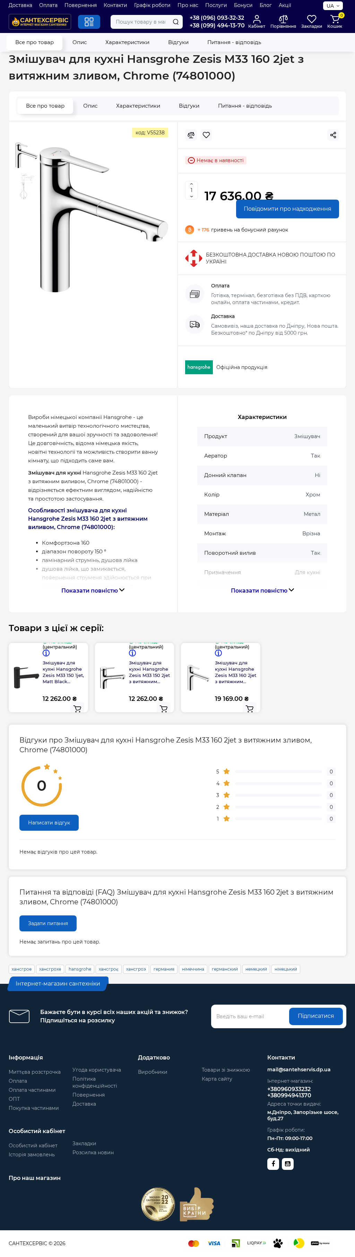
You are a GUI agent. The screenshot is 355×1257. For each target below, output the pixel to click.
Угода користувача (96, 1070)
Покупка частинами (34, 1108)
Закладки (84, 1143)
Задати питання (48, 923)
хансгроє (109, 969)
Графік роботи (152, 5)
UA (330, 6)
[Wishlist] (206, 135)
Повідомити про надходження (287, 209)
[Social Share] (333, 135)
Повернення (80, 5)
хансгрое (22, 969)
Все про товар (34, 42)
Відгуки (178, 42)
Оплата (48, 5)
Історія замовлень (32, 1154)
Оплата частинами (32, 1090)
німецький (286, 969)
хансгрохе (50, 969)
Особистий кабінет (33, 1145)
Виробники (152, 1072)
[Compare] (191, 135)
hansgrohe (80, 969)
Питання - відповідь (234, 42)
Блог (266, 5)
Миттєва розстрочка (35, 1072)
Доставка (20, 5)
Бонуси (243, 5)
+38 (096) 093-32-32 (217, 18)
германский (225, 969)
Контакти (115, 5)
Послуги (216, 5)
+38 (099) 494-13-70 (217, 25)
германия (164, 969)
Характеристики (127, 42)
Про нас (188, 5)
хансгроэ (136, 969)
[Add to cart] (77, 709)
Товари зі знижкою (226, 1070)
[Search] (175, 21)
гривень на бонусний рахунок (243, 230)
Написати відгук (49, 823)
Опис (79, 42)
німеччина (193, 969)
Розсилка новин (93, 1152)
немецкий (256, 969)
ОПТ (14, 1099)
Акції (285, 5)
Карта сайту (217, 1079)
